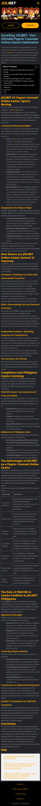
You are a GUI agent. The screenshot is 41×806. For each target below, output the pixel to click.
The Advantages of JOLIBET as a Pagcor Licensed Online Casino (18, 82)
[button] (38, 3)
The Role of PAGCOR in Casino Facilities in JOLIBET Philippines (19, 86)
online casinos (15, 110)
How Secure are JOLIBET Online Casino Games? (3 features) (19, 75)
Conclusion (7, 90)
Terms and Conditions (20, 789)
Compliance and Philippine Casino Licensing (17, 79)
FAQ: (5, 92)
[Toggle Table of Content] (35, 67)
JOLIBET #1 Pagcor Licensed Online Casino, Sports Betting (19, 71)
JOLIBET (10, 52)
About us (20, 784)
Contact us (20, 799)
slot (15, 141)
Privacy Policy (21, 794)
